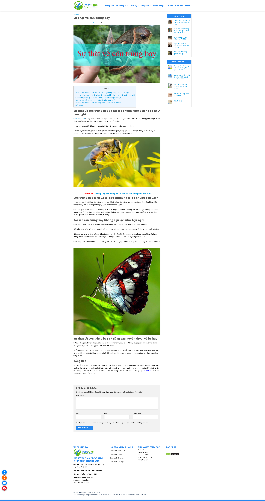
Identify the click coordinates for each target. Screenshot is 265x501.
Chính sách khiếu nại (116, 458)
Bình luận (80, 395)
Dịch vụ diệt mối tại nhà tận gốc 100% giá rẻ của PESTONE (182, 77)
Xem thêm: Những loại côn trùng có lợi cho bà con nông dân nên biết (107, 95)
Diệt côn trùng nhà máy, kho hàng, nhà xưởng (180, 86)
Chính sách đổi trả (116, 454)
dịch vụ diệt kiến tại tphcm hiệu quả (180, 53)
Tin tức (170, 5)
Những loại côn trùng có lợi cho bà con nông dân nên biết (123, 193)
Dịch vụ (134, 5)
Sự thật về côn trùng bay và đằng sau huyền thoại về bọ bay (98, 102)
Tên (78, 413)
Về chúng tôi (121, 5)
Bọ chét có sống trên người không (181, 94)
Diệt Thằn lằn (178, 101)
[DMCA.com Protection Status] (172, 454)
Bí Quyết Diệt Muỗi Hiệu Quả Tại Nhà (180, 38)
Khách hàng (158, 5)
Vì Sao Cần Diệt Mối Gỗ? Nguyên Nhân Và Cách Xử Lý (181, 45)
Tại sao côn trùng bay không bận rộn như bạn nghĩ (94, 100)
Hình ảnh (179, 5)
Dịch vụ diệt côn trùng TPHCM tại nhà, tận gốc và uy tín (181, 67)
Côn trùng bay (79, 118)
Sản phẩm (145, 5)
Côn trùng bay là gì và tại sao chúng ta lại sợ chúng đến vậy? (98, 97)
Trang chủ (109, 5)
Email (107, 413)
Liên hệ (188, 5)
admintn (104, 22)
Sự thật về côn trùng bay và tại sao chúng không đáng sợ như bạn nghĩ (102, 92)
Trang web (137, 413)
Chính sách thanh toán (117, 450)
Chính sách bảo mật (116, 462)
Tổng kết (79, 105)
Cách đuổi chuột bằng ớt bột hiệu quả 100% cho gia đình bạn (181, 30)
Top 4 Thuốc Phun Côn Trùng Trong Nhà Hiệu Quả (182, 22)
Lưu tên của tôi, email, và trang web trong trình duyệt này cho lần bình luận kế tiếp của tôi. (113, 423)
